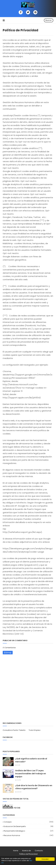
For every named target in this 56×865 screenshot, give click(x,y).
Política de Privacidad (28, 854)
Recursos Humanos (28, 835)
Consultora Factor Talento (14, 730)
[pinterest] (35, 12)
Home (15, 850)
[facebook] (21, 12)
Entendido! (45, 859)
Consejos (28, 822)
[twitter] (28, 12)
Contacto (39, 850)
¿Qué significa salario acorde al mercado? (31, 760)
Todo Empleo (35, 730)
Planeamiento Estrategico (28, 831)
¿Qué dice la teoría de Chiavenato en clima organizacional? (33, 787)
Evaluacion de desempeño (28, 826)
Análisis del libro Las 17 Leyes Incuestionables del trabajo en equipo (30, 773)
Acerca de (26, 850)
